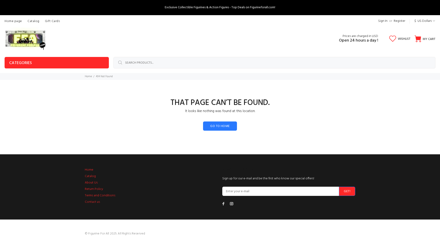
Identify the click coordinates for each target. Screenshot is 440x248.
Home (88, 76)
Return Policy (94, 189)
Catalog (90, 176)
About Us (91, 182)
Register (399, 21)
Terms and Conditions (100, 195)
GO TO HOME (220, 126)
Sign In (383, 21)
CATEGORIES (20, 63)
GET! (347, 191)
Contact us (92, 202)
